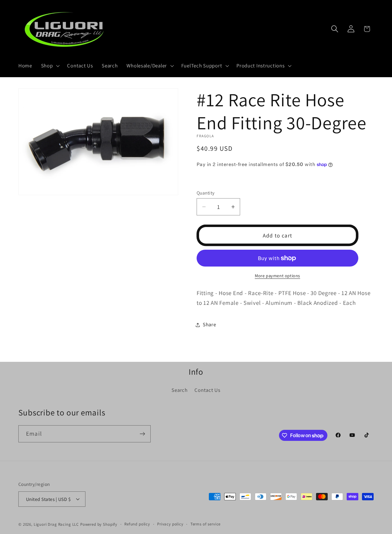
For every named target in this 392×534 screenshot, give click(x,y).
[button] (49, 66)
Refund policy (137, 524)
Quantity (206, 193)
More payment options (277, 275)
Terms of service (205, 524)
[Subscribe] (142, 433)
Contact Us (207, 390)
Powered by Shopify (98, 524)
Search (179, 390)
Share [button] (209, 324)
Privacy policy (170, 524)
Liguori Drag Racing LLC (56, 524)
